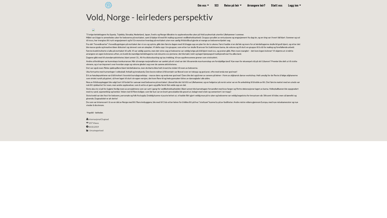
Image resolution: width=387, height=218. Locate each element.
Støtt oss (276, 5)
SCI (216, 5)
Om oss (202, 5)
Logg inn (293, 5)
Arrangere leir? (256, 5)
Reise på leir (231, 5)
